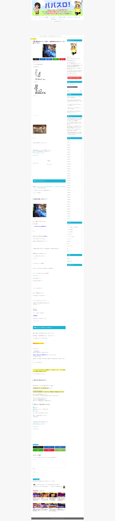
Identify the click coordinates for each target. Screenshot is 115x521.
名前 (34, 468)
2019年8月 (68, 173)
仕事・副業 (69, 241)
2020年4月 (68, 154)
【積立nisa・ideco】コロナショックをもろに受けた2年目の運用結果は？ (74, 97)
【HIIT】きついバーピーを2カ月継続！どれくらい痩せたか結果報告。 (74, 108)
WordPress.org (69, 261)
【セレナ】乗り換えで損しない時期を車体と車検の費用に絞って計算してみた (74, 111)
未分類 (68, 243)
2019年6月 (68, 178)
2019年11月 (69, 166)
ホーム (36, 17)
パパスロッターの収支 (52, 17)
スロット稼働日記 (46, 17)
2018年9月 (68, 199)
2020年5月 (68, 152)
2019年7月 (68, 175)
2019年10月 (69, 168)
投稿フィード (69, 258)
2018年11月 (69, 194)
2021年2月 (68, 140)
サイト (34, 475)
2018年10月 (69, 197)
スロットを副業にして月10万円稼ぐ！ (61, 17)
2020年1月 (68, 161)
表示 (50, 160)
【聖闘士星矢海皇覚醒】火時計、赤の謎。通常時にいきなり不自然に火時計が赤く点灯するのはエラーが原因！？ (74, 119)
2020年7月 (68, 147)
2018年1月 (68, 218)
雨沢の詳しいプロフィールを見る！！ (74, 77)
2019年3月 (68, 185)
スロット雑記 (69, 234)
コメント (34, 459)
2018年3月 (68, 213)
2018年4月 (68, 211)
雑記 (79, 17)
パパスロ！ (56, 518)
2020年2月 (68, 159)
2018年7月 (68, 204)
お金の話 (76, 17)
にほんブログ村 (35, 155)
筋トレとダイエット (70, 17)
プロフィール (40, 17)
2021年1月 (68, 142)
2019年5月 (68, 180)
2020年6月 (68, 149)
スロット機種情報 (70, 229)
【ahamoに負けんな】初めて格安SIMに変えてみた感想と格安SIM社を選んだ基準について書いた (74, 101)
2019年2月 (68, 187)
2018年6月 (68, 206)
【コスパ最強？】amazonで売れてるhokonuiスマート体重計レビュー (74, 105)
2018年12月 (69, 192)
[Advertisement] (57, 28)
